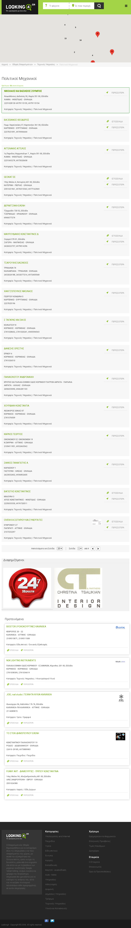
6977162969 (33, 189)
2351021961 (9, 189)
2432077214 (21, 275)
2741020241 (21, 332)
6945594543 (33, 332)
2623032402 (9, 475)
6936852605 (21, 475)
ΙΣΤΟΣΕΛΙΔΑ (117, 122)
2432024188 (9, 275)
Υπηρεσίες (50, 879)
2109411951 (9, 446)
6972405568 (33, 275)
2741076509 (9, 418)
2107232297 (9, 532)
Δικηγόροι (94, 850)
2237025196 (9, 303)
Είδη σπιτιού (51, 850)
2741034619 (24, 672)
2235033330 (9, 503)
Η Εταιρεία (94, 862)
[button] (97, 34)
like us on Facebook (46, 920)
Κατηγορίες (126, 5)
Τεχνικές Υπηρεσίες (46, 64)
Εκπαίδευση (51, 865)
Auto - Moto (51, 874)
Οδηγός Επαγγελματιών (22, 64)
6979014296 (21, 246)
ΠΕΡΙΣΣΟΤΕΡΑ (118, 93)
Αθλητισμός (51, 884)
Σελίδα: (72, 548)
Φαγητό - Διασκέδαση (55, 870)
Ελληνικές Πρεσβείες (100, 841)
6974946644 (21, 132)
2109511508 (24, 638)
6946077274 (9, 218)
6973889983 (25, 749)
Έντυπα (49, 855)
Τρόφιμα (49, 898)
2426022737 (9, 246)
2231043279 (9, 160)
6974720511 (21, 503)
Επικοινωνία (95, 866)
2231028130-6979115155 (15, 103)
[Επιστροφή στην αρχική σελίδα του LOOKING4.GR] (20, 6)
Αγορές (49, 860)
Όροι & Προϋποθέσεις (100, 871)
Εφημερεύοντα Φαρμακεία (102, 836)
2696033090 (9, 389)
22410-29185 (12, 749)
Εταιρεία (94, 857)
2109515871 (12, 638)
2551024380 (12, 783)
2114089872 (12, 711)
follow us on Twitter (52, 920)
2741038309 (12, 672)
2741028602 (9, 332)
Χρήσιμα (94, 831)
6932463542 (21, 446)
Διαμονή (49, 889)
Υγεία (48, 846)
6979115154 (33, 103)
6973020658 (21, 160)
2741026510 (9, 360)
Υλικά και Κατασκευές (56, 908)
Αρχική (5, 64)
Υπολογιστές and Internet (57, 836)
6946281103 (21, 389)
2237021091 (9, 132)
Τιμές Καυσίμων (97, 846)
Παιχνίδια (50, 841)
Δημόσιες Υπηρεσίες (55, 894)
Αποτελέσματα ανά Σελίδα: (43, 548)
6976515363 (21, 189)
